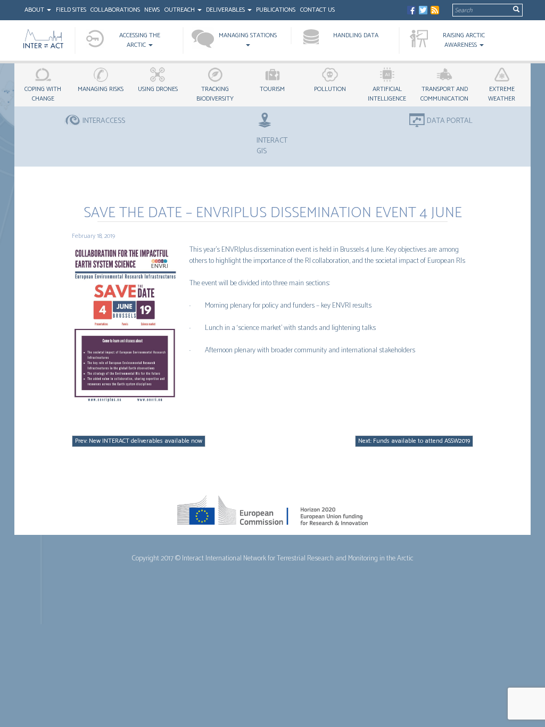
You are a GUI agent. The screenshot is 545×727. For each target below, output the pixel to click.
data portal (450, 121)
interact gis (272, 146)
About (35, 10)
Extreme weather (501, 94)
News (152, 10)
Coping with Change (42, 94)
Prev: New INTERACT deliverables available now (138, 441)
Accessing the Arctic (139, 40)
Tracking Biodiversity (215, 94)
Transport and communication (444, 94)
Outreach (180, 10)
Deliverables (226, 10)
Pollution (330, 89)
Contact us (317, 10)
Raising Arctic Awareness (464, 40)
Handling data (355, 35)
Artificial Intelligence (387, 94)
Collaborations (115, 10)
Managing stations (248, 35)
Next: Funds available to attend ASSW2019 (414, 441)
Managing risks (100, 89)
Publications (275, 10)
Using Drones (158, 89)
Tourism (272, 89)
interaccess (103, 121)
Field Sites (71, 10)
